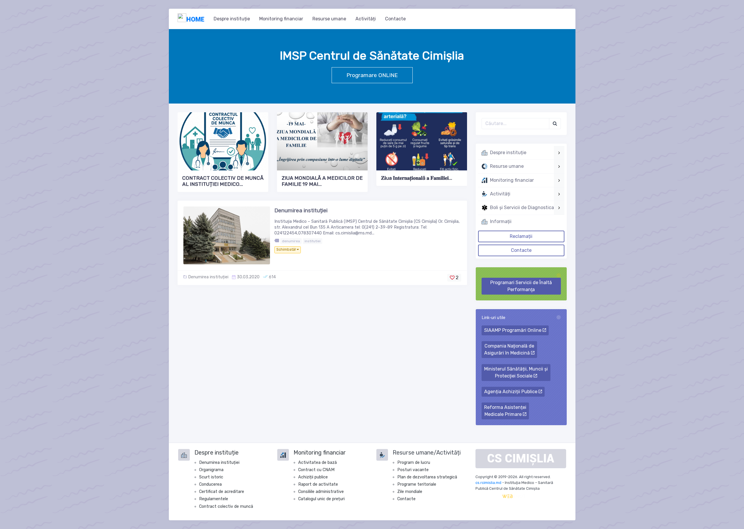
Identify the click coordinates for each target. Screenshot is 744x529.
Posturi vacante (413, 469)
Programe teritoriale (416, 484)
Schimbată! (286, 249)
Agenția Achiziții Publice (511, 391)
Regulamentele (213, 498)
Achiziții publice (313, 477)
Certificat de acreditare (221, 491)
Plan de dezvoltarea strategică (427, 477)
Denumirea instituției (301, 210)
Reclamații (521, 236)
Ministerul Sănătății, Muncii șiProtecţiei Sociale (516, 372)
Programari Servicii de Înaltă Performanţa (521, 286)
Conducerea (210, 484)
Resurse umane (329, 19)
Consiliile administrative (321, 491)
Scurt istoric (211, 477)
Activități (365, 19)
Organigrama (211, 469)
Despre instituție (232, 19)
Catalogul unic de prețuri (321, 498)
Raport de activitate (318, 484)
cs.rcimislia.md (488, 482)
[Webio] (514, 496)
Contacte (395, 19)
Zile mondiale (409, 491)
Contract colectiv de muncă (226, 506)
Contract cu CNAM (316, 469)
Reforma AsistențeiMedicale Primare (505, 411)
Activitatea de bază (317, 462)
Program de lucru (413, 462)
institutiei (313, 241)
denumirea (291, 241)
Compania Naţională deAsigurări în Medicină (509, 349)
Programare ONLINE (372, 75)
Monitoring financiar (281, 19)
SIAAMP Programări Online (513, 330)
